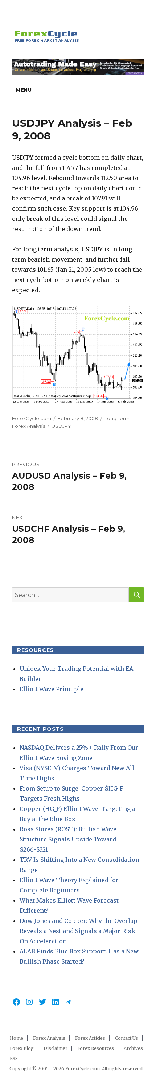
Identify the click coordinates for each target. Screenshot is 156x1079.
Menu (24, 90)
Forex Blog (22, 1048)
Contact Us (126, 1038)
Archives (133, 1048)
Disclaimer (55, 1048)
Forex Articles (90, 1038)
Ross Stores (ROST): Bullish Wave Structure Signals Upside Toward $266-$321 (68, 839)
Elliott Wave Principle (51, 689)
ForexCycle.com (31, 418)
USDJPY (61, 426)
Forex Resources (95, 1048)
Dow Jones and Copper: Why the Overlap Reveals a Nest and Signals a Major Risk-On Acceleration (78, 931)
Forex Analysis (49, 1038)
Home (16, 1038)
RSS (14, 1058)
